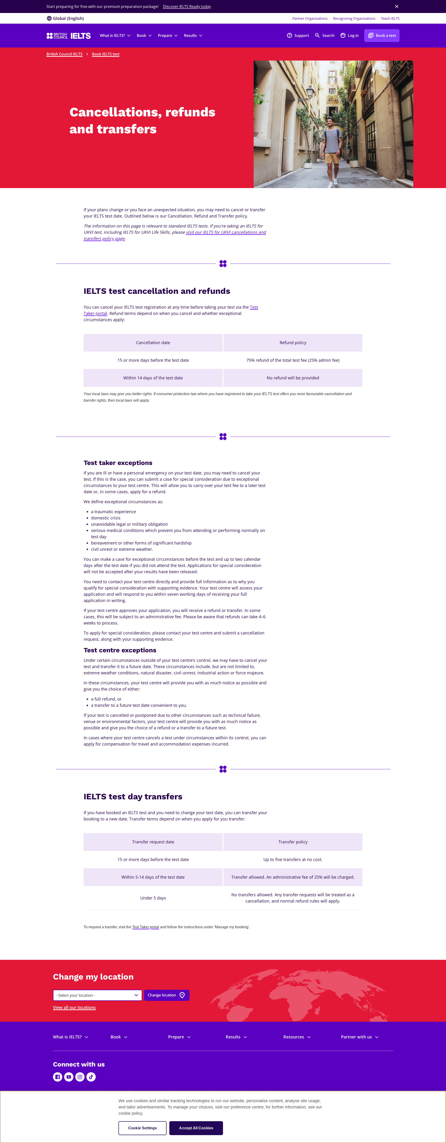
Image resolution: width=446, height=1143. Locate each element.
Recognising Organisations (354, 18)
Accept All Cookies (196, 1128)
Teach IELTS (390, 18)
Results (233, 1037)
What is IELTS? (67, 1037)
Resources (293, 1037)
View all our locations (74, 1007)
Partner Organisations (310, 18)
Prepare (176, 1037)
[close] (397, 6)
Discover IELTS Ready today (187, 6)
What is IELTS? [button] (112, 35)
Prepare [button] (165, 35)
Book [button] (141, 35)
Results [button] (190, 35)
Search (324, 35)
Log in (349, 35)
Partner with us (356, 1037)
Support (298, 35)
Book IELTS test (105, 54)
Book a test (382, 35)
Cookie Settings (142, 1128)
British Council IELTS (64, 54)
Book (116, 1037)
